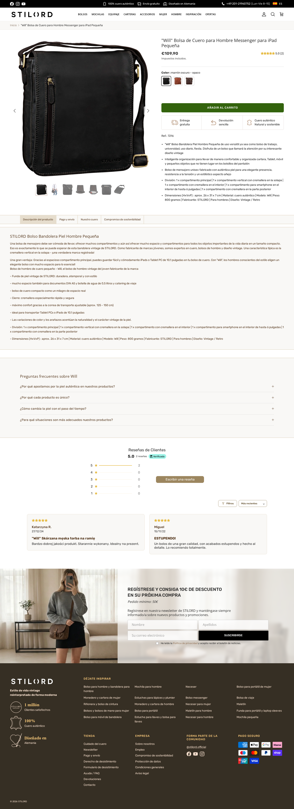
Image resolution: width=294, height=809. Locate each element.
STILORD (22, 801)
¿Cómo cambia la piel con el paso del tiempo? (53, 408)
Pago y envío (92, 755)
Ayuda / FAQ (91, 773)
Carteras (130, 14)
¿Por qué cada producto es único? (44, 397)
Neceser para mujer (198, 704)
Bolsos (82, 14)
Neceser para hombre (199, 717)
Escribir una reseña (180, 479)
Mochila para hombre (148, 686)
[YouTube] (23, 4)
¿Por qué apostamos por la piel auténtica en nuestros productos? (67, 386)
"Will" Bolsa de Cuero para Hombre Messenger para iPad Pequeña (62, 25)
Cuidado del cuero (95, 744)
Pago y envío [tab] (66, 219)
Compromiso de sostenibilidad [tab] (122, 219)
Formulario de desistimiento (101, 767)
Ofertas (210, 14)
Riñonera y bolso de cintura (101, 704)
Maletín (241, 704)
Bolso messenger (196, 697)
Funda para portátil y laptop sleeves (259, 710)
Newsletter (91, 749)
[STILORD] (32, 14)
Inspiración (193, 14)
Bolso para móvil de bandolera (103, 717)
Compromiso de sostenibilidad (154, 755)
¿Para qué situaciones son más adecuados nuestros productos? (66, 420)
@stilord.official (196, 747)
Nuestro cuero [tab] (89, 219)
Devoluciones (92, 779)
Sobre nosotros (145, 744)
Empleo (140, 749)
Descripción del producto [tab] (38, 219)
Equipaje (113, 14)
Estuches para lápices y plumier (155, 697)
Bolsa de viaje (245, 697)
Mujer (163, 14)
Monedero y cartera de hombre (154, 704)
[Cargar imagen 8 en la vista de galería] (81, 109)
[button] (268, 53)
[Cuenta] (263, 14)
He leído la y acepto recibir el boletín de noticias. (201, 643)
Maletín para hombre (199, 710)
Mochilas (98, 14)
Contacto (89, 785)
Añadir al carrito (222, 107)
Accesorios (147, 14)
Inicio (13, 25)
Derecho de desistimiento (100, 761)
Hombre (176, 14)
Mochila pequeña (247, 717)
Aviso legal (142, 773)
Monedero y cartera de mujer (102, 697)
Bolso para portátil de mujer (254, 686)
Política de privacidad (185, 643)
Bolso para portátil (146, 710)
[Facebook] (12, 4)
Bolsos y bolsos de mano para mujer (106, 710)
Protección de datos (148, 761)
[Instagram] (18, 4)
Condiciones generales (149, 767)
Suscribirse (233, 635)
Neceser (191, 686)
